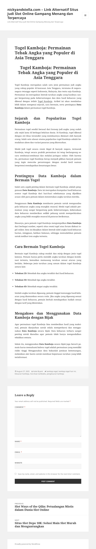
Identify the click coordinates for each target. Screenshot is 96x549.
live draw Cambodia (38, 374)
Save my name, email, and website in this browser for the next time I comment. (49, 474)
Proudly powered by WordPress (27, 544)
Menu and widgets (85, 18)
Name (18, 441)
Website (18, 463)
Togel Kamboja (45, 101)
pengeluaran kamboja (55, 374)
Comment (20, 407)
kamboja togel (52, 371)
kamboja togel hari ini (67, 371)
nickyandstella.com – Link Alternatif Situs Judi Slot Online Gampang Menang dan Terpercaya (42, 13)
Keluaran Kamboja (22, 374)
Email (18, 452)
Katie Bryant (38, 371)
